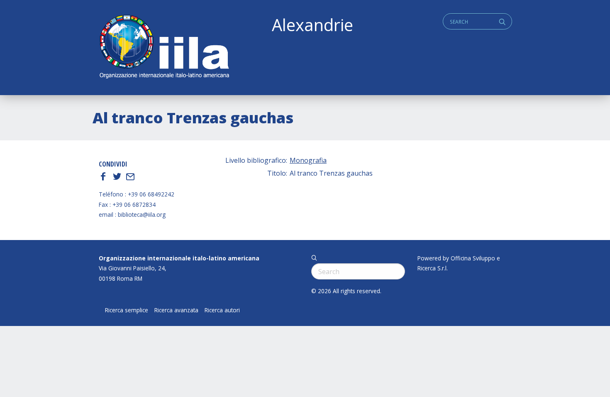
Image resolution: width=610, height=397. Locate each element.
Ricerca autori (222, 310)
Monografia (308, 160)
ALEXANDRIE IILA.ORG (164, 47)
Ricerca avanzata (176, 310)
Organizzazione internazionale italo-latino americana (179, 258)
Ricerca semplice (126, 310)
